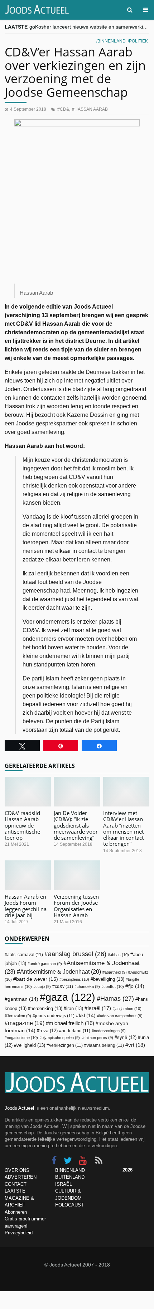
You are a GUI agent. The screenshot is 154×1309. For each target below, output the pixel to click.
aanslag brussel (77, 954)
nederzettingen (110, 1031)
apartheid (116, 972)
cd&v (64, 986)
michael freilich (71, 1023)
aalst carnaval (25, 954)
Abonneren (16, 1212)
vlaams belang (105, 1045)
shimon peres (98, 1037)
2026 (127, 1170)
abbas (119, 955)
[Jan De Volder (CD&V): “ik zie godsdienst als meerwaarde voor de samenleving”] (77, 791)
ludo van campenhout (121, 1016)
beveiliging (108, 979)
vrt (136, 1045)
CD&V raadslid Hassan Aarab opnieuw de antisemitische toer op (22, 825)
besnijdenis (75, 979)
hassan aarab (91, 109)
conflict (114, 986)
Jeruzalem (19, 1016)
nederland (76, 1030)
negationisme (22, 1037)
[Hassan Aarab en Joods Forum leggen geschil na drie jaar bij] (28, 875)
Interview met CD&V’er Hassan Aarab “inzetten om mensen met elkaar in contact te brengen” (123, 828)
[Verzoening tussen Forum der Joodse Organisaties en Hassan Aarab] (77, 875)
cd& (64, 109)
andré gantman (46, 963)
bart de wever (37, 979)
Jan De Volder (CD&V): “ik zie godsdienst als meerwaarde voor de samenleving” (76, 825)
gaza (70, 997)
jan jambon (128, 1008)
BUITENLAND (70, 1177)
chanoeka (88, 986)
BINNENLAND (70, 1170)
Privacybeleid (19, 1232)
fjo (136, 986)
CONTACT (16, 1184)
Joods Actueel (19, 1108)
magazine (26, 1023)
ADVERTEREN (21, 1177)
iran (74, 1008)
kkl (87, 1015)
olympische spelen (61, 1037)
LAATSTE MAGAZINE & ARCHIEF (19, 1198)
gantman (23, 999)
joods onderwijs (54, 1015)
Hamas (117, 998)
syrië (126, 1037)
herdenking (46, 1008)
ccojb (43, 986)
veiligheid (30, 1045)
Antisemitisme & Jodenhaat (60, 971)
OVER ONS (17, 1170)
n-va (48, 1030)
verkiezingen (66, 1045)
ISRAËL (63, 1184)
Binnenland (111, 41)
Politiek (138, 41)
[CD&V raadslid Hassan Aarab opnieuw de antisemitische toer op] (28, 791)
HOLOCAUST (69, 1205)
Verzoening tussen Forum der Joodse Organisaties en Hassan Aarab (76, 906)
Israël (99, 1008)
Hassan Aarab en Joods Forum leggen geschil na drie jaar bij (26, 906)
